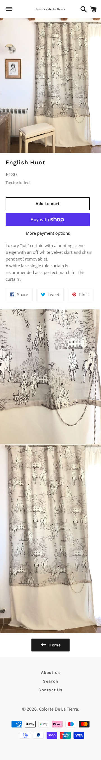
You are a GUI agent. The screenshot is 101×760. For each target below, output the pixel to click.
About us (50, 672)
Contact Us (50, 689)
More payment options (48, 233)
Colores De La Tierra (58, 709)
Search (50, 681)
